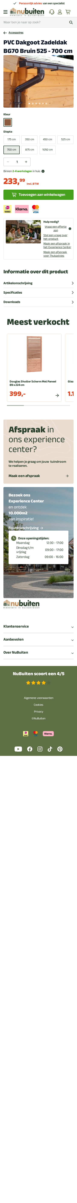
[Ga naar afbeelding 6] (46, 103)
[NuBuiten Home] (27, 12)
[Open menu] (5, 12)
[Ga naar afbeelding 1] (29, 103)
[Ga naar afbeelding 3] (36, 103)
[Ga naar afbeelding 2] (33, 103)
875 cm (29, 149)
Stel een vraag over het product (55, 237)
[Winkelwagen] (68, 12)
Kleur (6, 114)
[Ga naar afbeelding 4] (39, 103)
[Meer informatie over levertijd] (42, 171)
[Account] (60, 12)
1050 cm (47, 149)
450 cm (47, 139)
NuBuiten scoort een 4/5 (38, 673)
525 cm (65, 139)
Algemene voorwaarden (38, 698)
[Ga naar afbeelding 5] (43, 103)
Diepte (7, 132)
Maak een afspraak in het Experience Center (57, 245)
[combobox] (38, 22)
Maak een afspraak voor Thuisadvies (55, 254)
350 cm (29, 139)
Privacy (38, 711)
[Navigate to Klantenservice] (51, 12)
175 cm (11, 139)
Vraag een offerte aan (56, 228)
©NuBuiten (38, 718)
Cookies (38, 705)
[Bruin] (7, 122)
